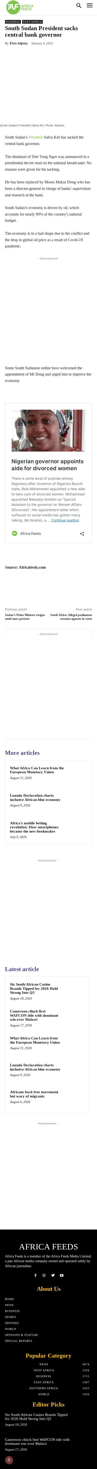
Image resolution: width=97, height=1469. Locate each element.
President (36, 137)
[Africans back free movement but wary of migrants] (75, 1098)
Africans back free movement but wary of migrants (34, 1094)
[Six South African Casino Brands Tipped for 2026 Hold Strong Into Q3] (75, 991)
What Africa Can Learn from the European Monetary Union (37, 770)
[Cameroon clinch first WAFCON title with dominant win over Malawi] (75, 1018)
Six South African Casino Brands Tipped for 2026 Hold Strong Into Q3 (34, 988)
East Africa (32, 21)
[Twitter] (53, 1275)
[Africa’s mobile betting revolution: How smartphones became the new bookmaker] (77, 830)
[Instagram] (44, 1275)
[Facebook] (35, 1275)
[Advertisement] (48, 309)
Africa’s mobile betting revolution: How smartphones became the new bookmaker (34, 827)
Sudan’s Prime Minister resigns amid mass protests (25, 616)
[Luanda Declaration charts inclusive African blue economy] (77, 802)
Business (13, 21)
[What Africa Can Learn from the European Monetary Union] (77, 775)
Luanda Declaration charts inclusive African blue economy (35, 797)
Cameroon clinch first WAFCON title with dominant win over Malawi (34, 1015)
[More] (68, 55)
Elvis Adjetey (19, 43)
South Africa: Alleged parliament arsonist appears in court (71, 616)
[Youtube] (61, 1275)
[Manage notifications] (9, 1460)
